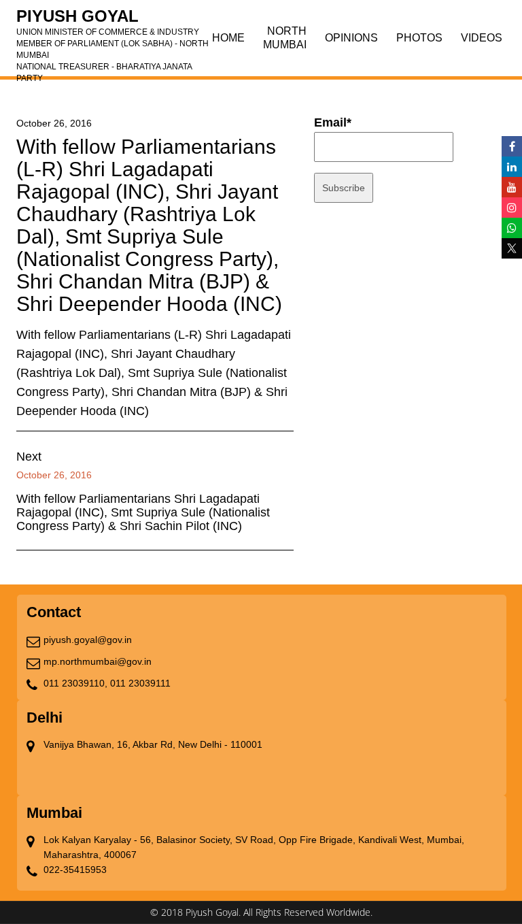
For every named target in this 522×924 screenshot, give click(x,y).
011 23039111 (140, 683)
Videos (481, 38)
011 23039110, (75, 683)
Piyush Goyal (112, 20)
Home (228, 38)
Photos (419, 38)
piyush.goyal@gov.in (88, 639)
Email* (332, 122)
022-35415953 (75, 869)
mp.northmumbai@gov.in (98, 661)
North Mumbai (285, 37)
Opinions (351, 38)
